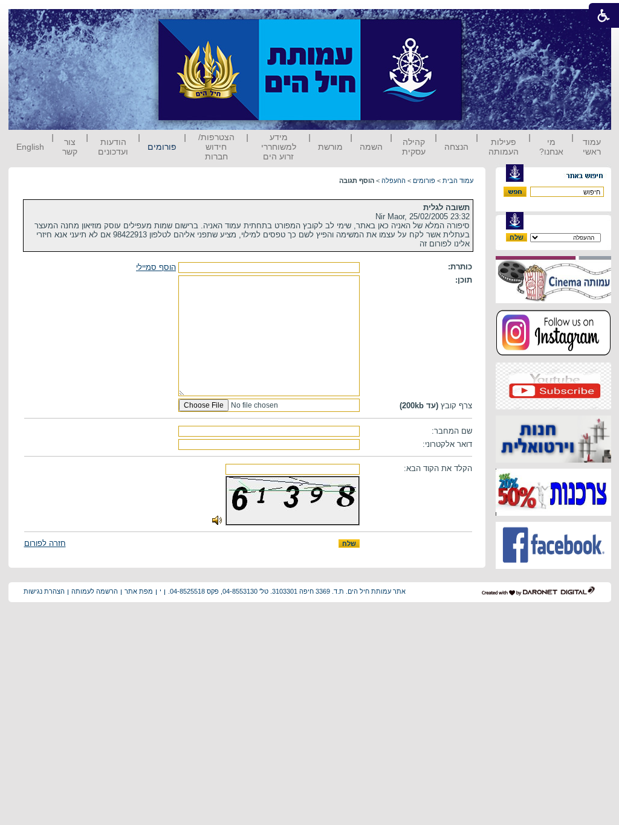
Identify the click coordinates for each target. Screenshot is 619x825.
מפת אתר (139, 591)
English (30, 147)
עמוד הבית (457, 180)
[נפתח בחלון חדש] (553, 300)
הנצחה (456, 147)
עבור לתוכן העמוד (484, 20)
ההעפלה (393, 180)
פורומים (162, 147)
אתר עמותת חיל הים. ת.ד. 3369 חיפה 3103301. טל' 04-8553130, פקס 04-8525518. (287, 591)
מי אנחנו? (551, 146)
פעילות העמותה (503, 146)
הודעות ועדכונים (113, 146)
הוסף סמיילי (156, 267)
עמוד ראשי (592, 146)
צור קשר (69, 146)
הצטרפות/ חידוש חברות (216, 146)
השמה (371, 147)
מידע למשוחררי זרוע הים (278, 146)
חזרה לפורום (45, 543)
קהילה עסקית (414, 146)
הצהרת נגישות (44, 591)
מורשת (330, 147)
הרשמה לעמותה (94, 591)
